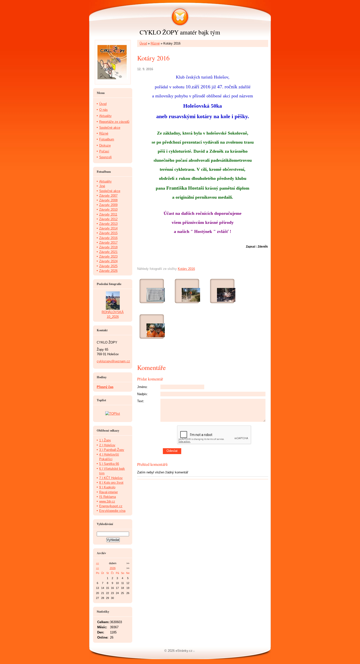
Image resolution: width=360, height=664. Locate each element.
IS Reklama (107, 497)
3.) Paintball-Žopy (111, 450)
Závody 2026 (108, 271)
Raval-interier (108, 492)
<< (97, 563)
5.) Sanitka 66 (109, 464)
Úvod (143, 43)
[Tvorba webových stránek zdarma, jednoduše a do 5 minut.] (194, 651)
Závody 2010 (108, 209)
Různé (155, 43)
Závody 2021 (108, 252)
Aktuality (105, 116)
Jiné (102, 186)
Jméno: (142, 387)
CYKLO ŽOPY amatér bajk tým (180, 32)
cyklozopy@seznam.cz (113, 361)
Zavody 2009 (108, 205)
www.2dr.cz (107, 501)
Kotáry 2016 (186, 269)
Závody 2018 (108, 247)
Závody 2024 (108, 261)
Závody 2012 (108, 219)
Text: (140, 401)
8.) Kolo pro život (111, 482)
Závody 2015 (108, 233)
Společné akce (109, 127)
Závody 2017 (108, 242)
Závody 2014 (108, 228)
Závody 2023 (108, 256)
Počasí (104, 151)
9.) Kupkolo (107, 487)
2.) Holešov (107, 445)
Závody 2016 (108, 238)
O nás (103, 110)
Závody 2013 (108, 224)
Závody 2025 (108, 266)
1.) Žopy (105, 440)
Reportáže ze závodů (114, 122)
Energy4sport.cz (110, 506)
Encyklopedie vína (112, 511)
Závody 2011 (108, 214)
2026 (113, 568)
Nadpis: (142, 394)
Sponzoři (105, 157)
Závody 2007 (108, 195)
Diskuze (105, 145)
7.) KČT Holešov (111, 478)
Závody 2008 (108, 200)
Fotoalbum (106, 139)
